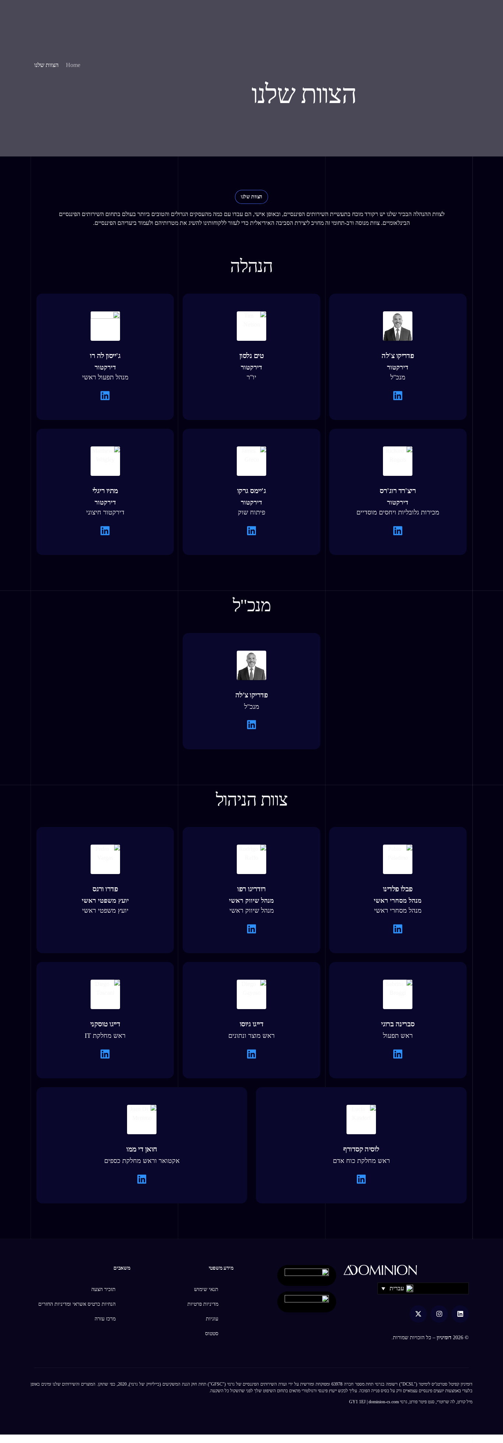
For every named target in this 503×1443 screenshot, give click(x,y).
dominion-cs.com (384, 1401)
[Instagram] (439, 1314)
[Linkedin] (460, 1314)
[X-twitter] (418, 1314)
